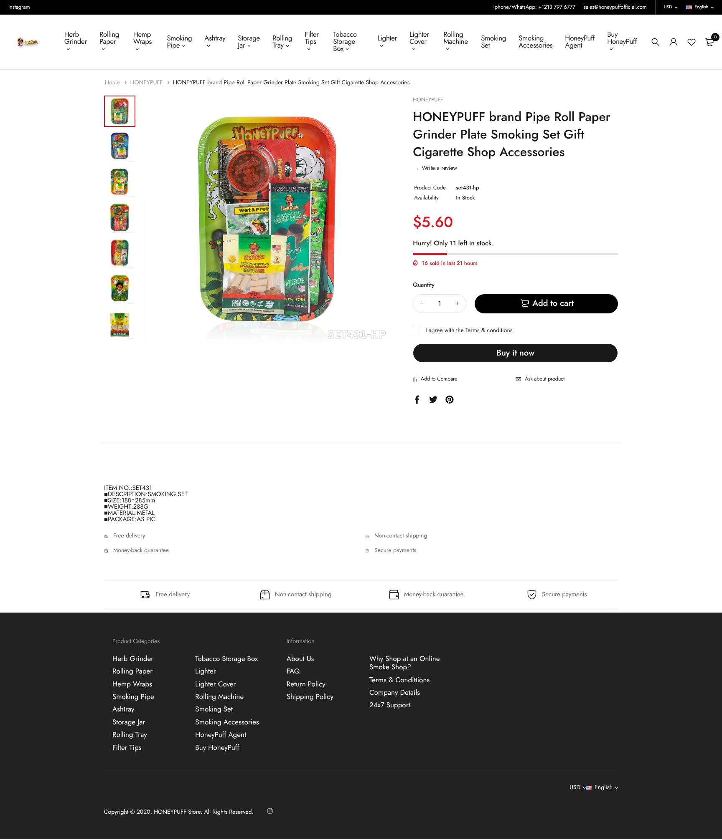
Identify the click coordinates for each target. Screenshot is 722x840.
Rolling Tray (282, 41)
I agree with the (468, 330)
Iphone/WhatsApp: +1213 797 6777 (534, 7)
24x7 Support (389, 706)
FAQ (293, 672)
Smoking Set (493, 41)
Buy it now (515, 353)
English (702, 7)
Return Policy (306, 684)
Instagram (19, 7)
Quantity (424, 285)
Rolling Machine (455, 38)
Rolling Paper (109, 38)
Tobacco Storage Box (344, 42)
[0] (709, 42)
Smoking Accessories (535, 41)
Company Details (394, 693)
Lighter (387, 38)
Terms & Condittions (399, 680)
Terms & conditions (488, 330)
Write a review (439, 168)
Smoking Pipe (179, 41)
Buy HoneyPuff (622, 38)
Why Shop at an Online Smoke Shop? (404, 663)
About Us (300, 659)
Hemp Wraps (142, 38)
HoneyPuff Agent (580, 41)
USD (668, 7)
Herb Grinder (75, 38)
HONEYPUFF (147, 82)
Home (113, 82)
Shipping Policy (310, 697)
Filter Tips (311, 38)
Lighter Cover (419, 38)
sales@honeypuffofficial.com (615, 7)
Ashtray (214, 38)
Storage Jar (249, 41)
